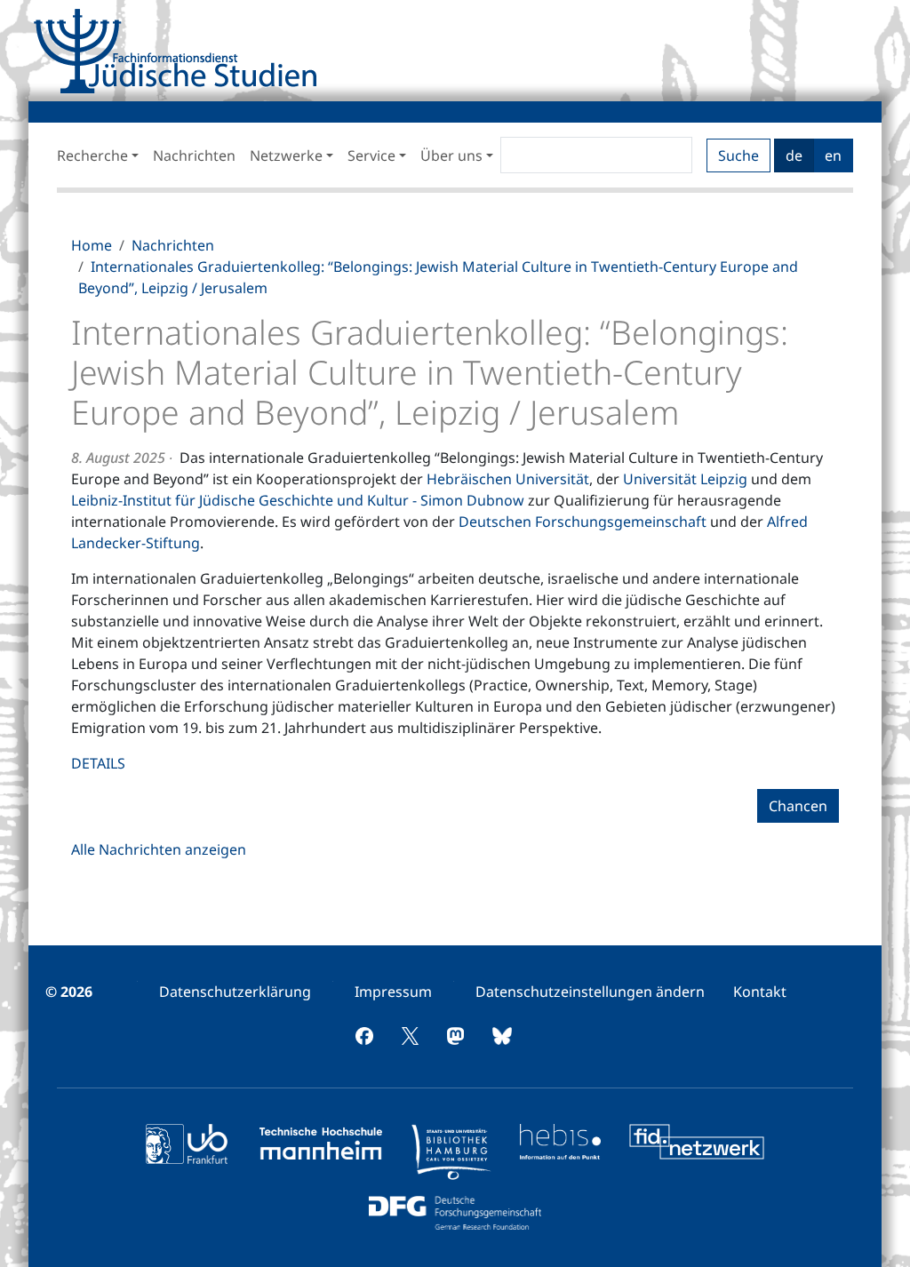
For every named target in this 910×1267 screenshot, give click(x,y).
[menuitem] (235, 991)
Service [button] (371, 155)
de (794, 155)
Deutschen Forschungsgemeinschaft (582, 521)
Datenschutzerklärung (235, 991)
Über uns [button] (451, 155)
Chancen (798, 806)
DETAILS (98, 763)
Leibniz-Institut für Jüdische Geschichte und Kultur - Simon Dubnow (297, 500)
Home (91, 245)
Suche (738, 155)
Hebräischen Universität (508, 479)
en (833, 155)
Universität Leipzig (687, 479)
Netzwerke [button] (286, 155)
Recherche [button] (92, 155)
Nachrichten (194, 155)
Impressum (393, 991)
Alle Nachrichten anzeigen (158, 849)
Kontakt (759, 991)
